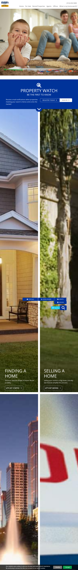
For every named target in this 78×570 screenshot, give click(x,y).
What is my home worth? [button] (68, 6)
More (40, 70)
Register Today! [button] (49, 100)
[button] (30, 299)
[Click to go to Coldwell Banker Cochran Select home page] (5, 4)
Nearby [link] (56, 308)
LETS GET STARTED (13, 388)
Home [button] (21, 6)
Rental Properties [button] (38, 6)
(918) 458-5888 (72, 3)
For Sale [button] (28, 6)
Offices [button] (55, 6)
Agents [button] (49, 6)
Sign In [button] (65, 100)
